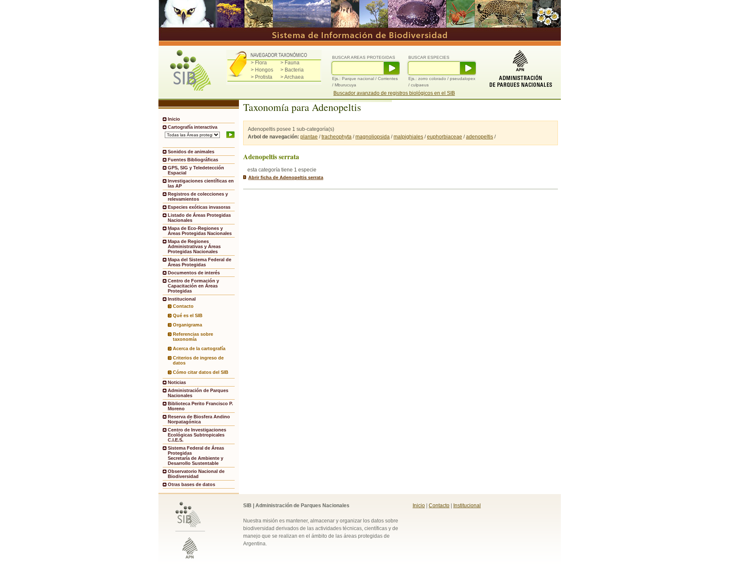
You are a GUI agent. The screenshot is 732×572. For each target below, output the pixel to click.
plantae (309, 137)
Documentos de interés (194, 272)
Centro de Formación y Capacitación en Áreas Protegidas (193, 285)
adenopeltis (479, 137)
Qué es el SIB (187, 315)
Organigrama (187, 324)
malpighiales (408, 137)
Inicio (174, 119)
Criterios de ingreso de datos (198, 360)
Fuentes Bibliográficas (193, 159)
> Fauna (289, 63)
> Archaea (292, 77)
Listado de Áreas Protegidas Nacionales (199, 218)
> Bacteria (292, 70)
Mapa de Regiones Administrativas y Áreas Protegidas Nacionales (194, 246)
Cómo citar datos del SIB (200, 372)
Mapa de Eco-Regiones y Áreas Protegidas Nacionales (200, 231)
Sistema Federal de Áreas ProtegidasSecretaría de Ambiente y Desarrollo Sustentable (196, 455)
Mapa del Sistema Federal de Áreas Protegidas (199, 262)
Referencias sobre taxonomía (193, 337)
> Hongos (262, 70)
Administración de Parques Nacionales (198, 393)
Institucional (467, 505)
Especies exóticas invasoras (199, 207)
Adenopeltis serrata (271, 156)
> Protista (261, 77)
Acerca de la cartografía (199, 348)
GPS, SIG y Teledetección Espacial (196, 170)
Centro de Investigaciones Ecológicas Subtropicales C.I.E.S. (197, 434)
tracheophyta (337, 137)
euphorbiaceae (444, 137)
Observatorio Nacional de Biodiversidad (196, 474)
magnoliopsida (372, 137)
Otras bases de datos (191, 484)
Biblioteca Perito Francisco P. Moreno (200, 406)
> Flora (259, 63)
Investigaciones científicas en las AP (201, 183)
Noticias (177, 382)
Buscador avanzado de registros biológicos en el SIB (394, 93)
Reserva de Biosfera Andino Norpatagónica (199, 419)
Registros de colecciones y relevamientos (198, 196)
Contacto (183, 306)
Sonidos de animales (191, 151)
